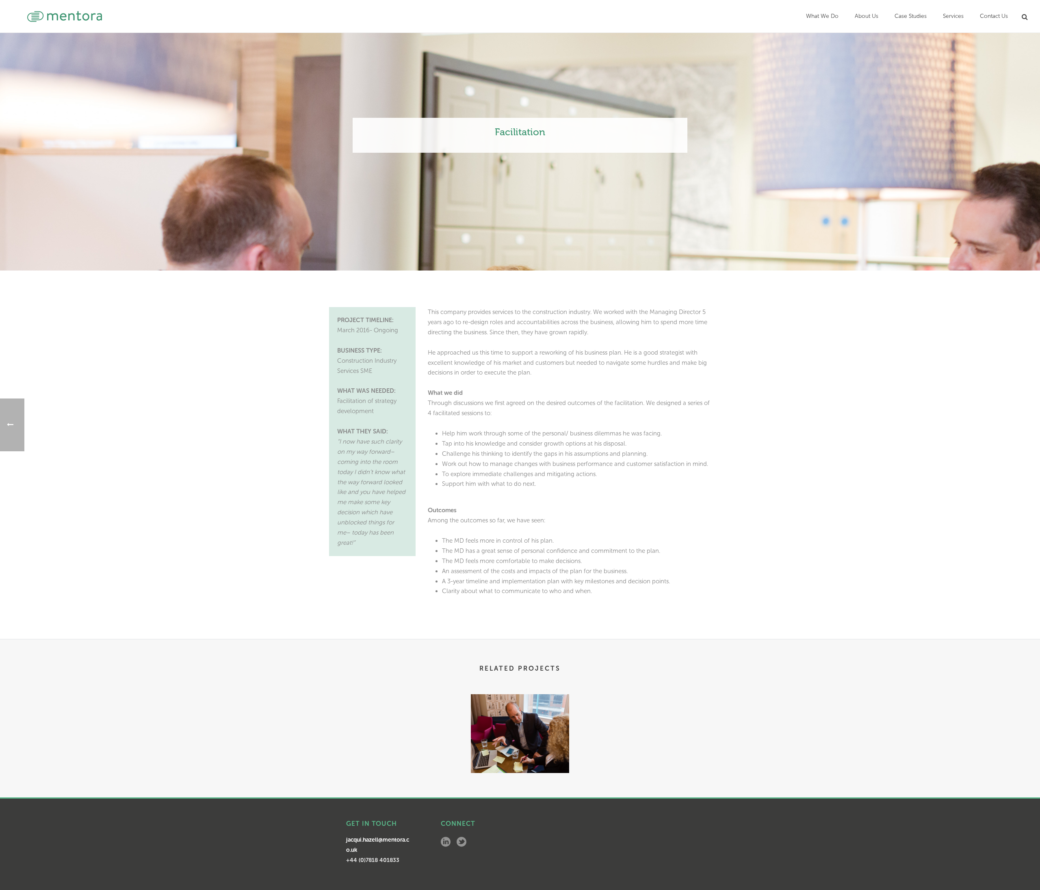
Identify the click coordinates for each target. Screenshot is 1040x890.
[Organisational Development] (520, 725)
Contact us (994, 16)
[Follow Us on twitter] (461, 842)
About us (866, 16)
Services (953, 16)
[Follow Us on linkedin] (446, 842)
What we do (822, 16)
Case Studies (911, 16)
